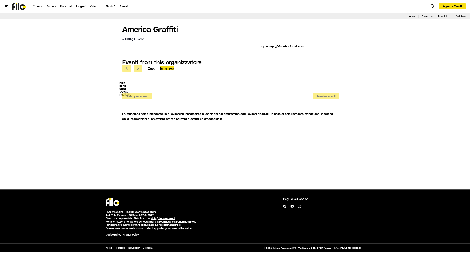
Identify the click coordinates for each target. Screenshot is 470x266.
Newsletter (444, 16)
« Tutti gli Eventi (133, 39)
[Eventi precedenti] (126, 68)
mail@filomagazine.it (184, 221)
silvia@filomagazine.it (163, 218)
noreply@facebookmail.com (285, 46)
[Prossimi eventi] (138, 68)
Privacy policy (131, 234)
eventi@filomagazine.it (206, 118)
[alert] (125, 88)
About (412, 16)
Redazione (427, 16)
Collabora (461, 16)
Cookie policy (113, 234)
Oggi (151, 68)
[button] (6, 6)
